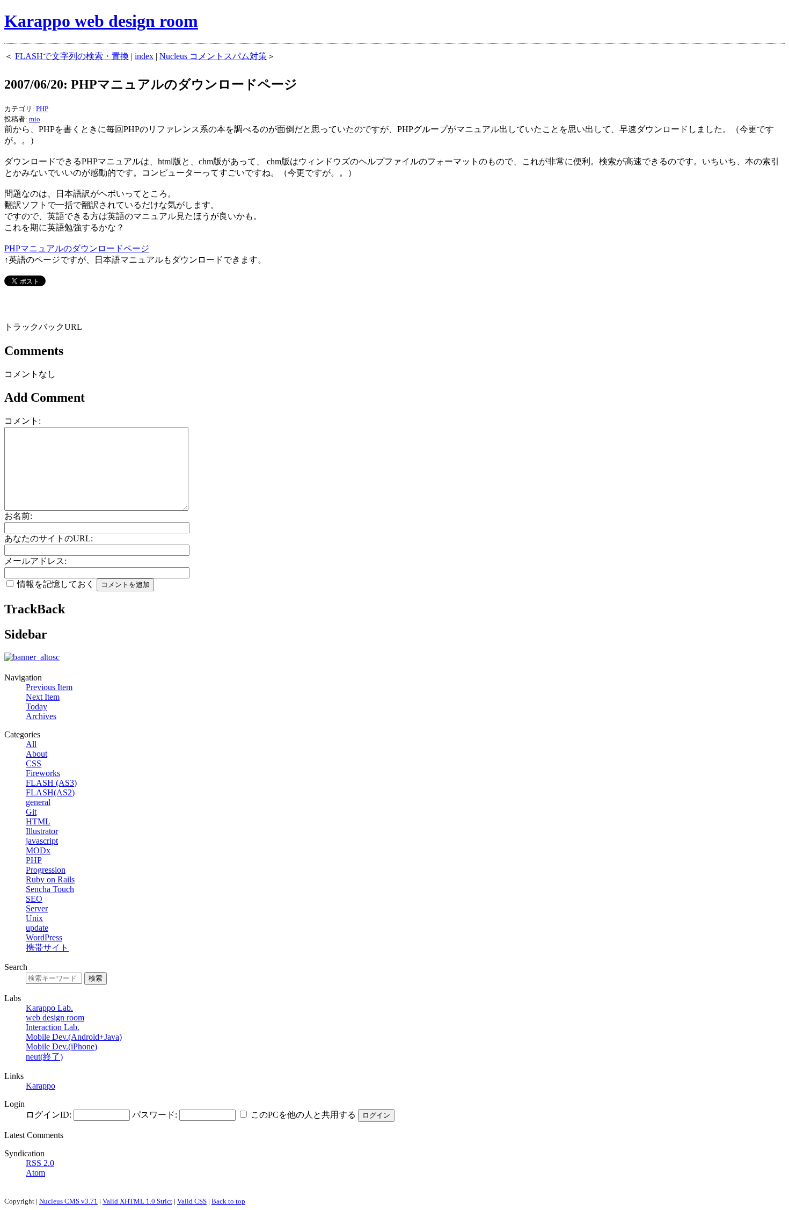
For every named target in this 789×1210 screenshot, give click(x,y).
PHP (42, 109)
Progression (45, 869)
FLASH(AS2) (50, 792)
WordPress (44, 937)
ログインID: (48, 1114)
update (37, 927)
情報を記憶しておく (55, 584)
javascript (42, 840)
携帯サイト (47, 947)
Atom (35, 1172)
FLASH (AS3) (51, 782)
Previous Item (49, 687)
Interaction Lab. (52, 1027)
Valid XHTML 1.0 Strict (137, 1201)
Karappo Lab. (49, 1007)
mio (34, 119)
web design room (55, 1017)
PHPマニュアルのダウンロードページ (76, 248)
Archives (41, 716)
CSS (33, 763)
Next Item (43, 696)
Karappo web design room (101, 21)
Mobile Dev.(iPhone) (61, 1046)
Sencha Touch (50, 889)
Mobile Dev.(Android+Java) (74, 1036)
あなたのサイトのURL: (48, 538)
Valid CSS (192, 1201)
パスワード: (154, 1114)
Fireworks (43, 773)
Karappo (40, 1085)
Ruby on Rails (50, 879)
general (38, 802)
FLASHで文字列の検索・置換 (72, 56)
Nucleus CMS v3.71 (68, 1201)
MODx (38, 850)
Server (37, 908)
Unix (34, 918)
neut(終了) (44, 1056)
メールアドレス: (35, 561)
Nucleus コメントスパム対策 (213, 56)
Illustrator (42, 831)
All (31, 744)
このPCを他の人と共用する (303, 1114)
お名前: (18, 515)
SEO (34, 898)
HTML (38, 821)
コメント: (22, 420)
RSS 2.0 (40, 1163)
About (36, 753)
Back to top (228, 1201)
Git (31, 811)
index (144, 56)
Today (36, 706)
